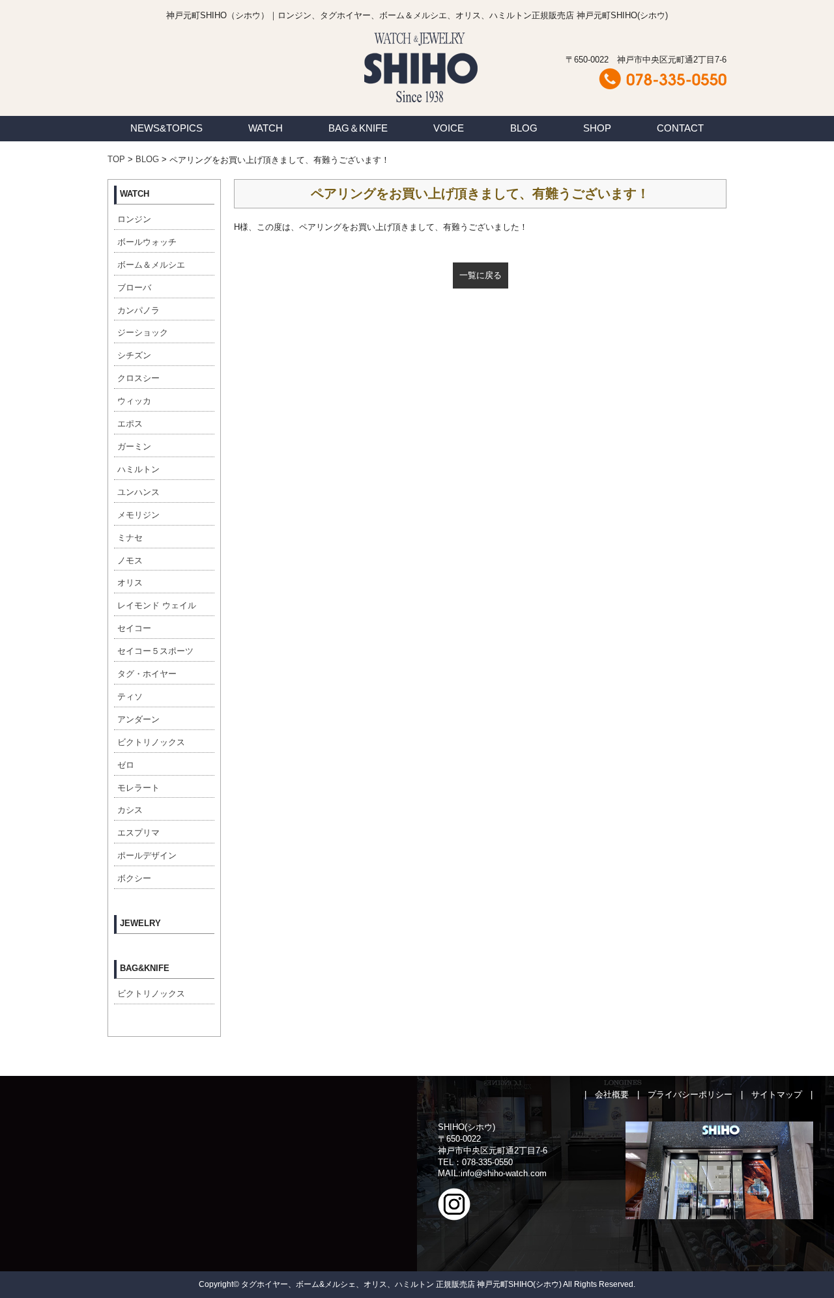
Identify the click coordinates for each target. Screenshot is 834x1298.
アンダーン (138, 719)
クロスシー (138, 378)
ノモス (130, 560)
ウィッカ (134, 401)
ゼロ (125, 765)
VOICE (448, 128)
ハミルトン (138, 469)
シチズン (134, 355)
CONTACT (680, 128)
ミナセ (130, 538)
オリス (130, 582)
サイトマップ (776, 1094)
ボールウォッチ (147, 242)
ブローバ (134, 287)
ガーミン (134, 446)
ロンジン (134, 219)
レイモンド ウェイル (156, 605)
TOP (116, 159)
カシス (130, 810)
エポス (130, 424)
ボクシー (134, 878)
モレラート (138, 788)
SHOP (597, 128)
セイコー (134, 628)
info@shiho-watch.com (504, 1173)
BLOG (524, 128)
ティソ (130, 696)
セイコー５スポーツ (155, 651)
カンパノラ (138, 310)
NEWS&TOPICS (166, 128)
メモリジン (138, 515)
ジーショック (142, 332)
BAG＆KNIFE (358, 128)
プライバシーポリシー (690, 1094)
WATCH (265, 128)
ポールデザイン (147, 855)
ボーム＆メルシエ (151, 265)
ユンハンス (138, 492)
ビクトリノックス (151, 742)
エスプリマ (138, 833)
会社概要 (612, 1094)
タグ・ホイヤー (147, 674)
